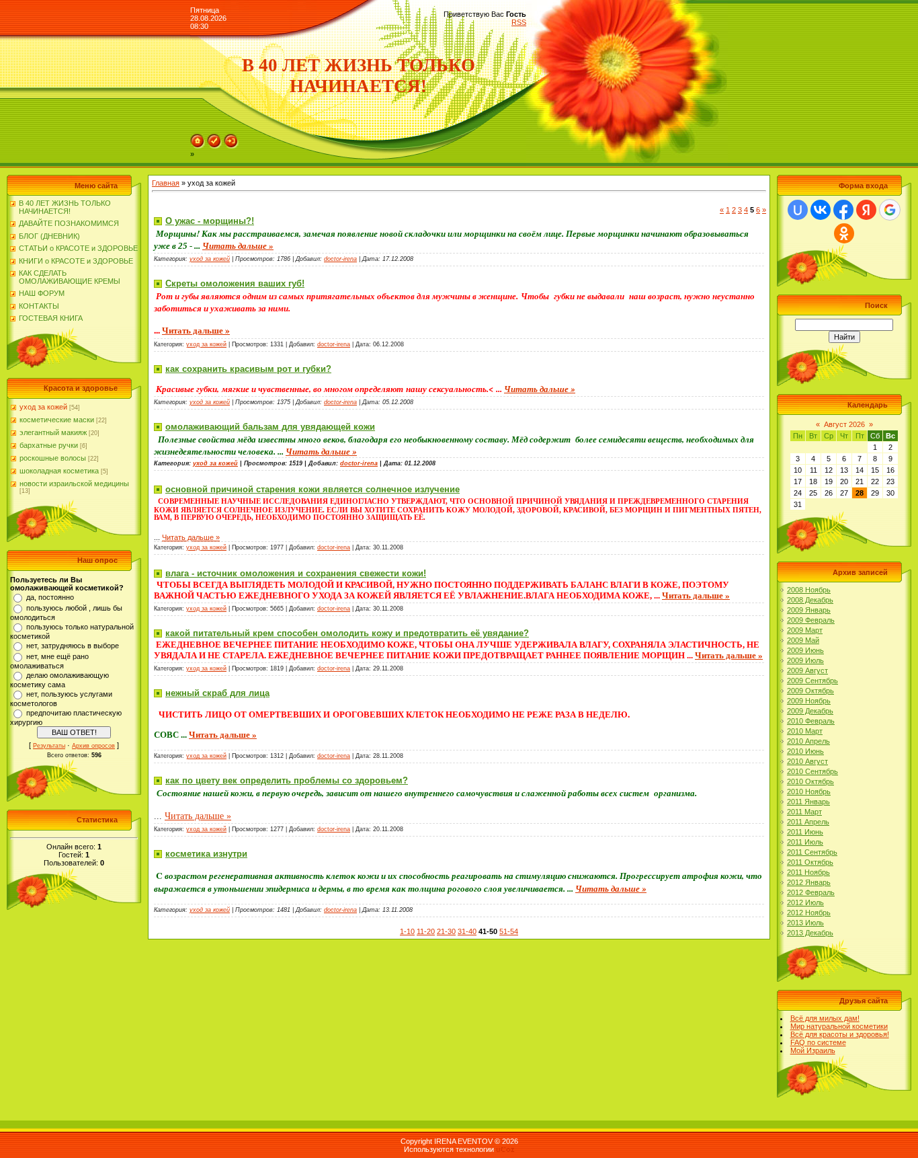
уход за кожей (43, 407)
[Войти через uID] (798, 210)
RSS (518, 22)
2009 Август (807, 670)
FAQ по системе (818, 1042)
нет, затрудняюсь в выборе (72, 646)
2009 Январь (809, 610)
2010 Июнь (805, 751)
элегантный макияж (53, 432)
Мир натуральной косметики (839, 1026)
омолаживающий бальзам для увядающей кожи (270, 427)
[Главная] (197, 146)
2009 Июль (805, 660)
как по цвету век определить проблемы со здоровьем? (286, 780)
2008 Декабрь (810, 600)
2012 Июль (805, 902)
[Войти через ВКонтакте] (820, 210)
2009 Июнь (805, 650)
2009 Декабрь (810, 711)
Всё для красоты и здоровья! (839, 1034)
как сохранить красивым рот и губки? (248, 369)
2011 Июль (805, 842)
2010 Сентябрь (812, 771)
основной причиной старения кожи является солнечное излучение (312, 489)
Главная (165, 183)
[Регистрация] (214, 146)
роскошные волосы (52, 458)
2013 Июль (805, 923)
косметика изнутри (206, 854)
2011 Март (804, 812)
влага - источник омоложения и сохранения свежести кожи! (295, 573)
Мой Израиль (812, 1050)
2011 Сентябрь (812, 852)
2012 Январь (809, 882)
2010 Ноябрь (809, 791)
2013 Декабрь (810, 933)
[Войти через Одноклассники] (844, 233)
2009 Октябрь (810, 691)
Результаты (49, 745)
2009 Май (803, 640)
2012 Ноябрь (809, 913)
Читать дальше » (238, 246)
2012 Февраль (811, 892)
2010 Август (807, 761)
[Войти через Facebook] (843, 210)
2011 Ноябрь (808, 872)
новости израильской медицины (74, 483)
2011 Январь (808, 802)
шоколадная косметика (59, 471)
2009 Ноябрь (809, 701)
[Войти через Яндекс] (866, 210)
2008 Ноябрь (809, 590)
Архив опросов (93, 745)
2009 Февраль (811, 620)
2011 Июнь (805, 832)
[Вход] (231, 146)
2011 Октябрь (810, 862)
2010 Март (805, 731)
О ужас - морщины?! (209, 221)
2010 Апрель (808, 741)
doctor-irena (340, 259)
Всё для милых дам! (825, 1018)
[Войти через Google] (890, 210)
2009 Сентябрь (812, 681)
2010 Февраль (811, 721)
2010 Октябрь (810, 781)
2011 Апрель (808, 822)
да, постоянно (50, 597)
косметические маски (56, 420)
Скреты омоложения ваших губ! (234, 283)
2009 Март (805, 630)
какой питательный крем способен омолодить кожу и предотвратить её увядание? (347, 633)
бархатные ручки (48, 445)
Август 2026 (844, 424)
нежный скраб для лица (217, 693)
